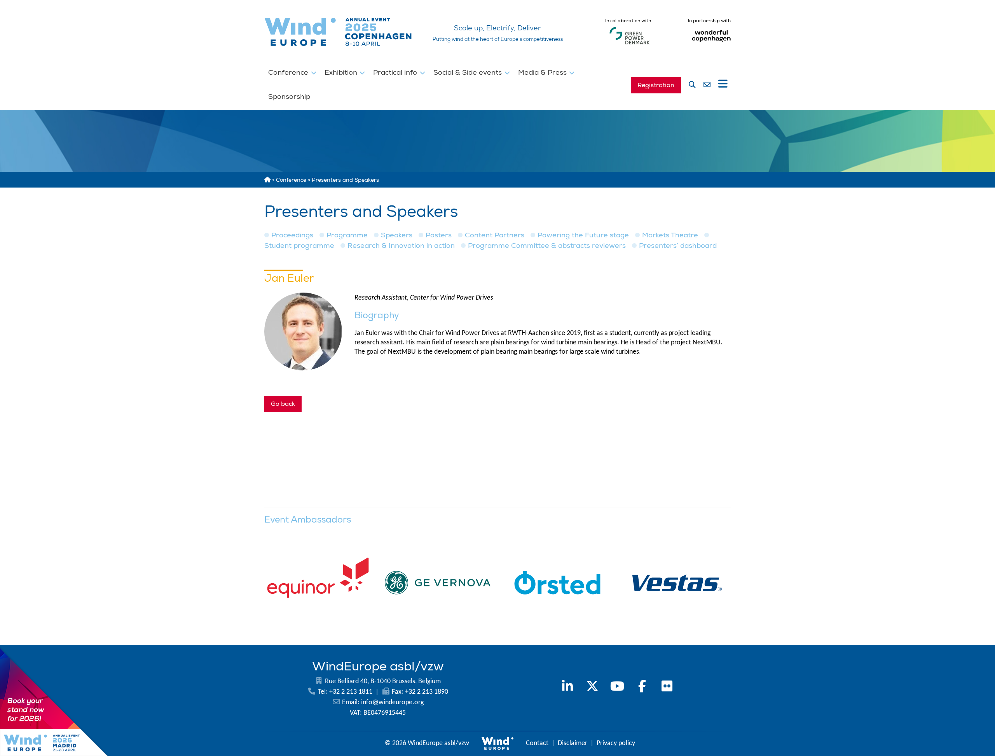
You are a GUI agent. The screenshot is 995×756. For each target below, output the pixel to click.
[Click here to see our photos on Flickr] (667, 687)
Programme (347, 235)
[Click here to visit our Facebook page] (642, 687)
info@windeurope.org (392, 702)
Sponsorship (289, 96)
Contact (537, 743)
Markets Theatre (670, 235)
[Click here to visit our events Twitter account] (592, 687)
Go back (283, 404)
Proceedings (292, 235)
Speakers (396, 235)
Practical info (396, 72)
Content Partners (494, 235)
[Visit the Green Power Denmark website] (629, 44)
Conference (289, 72)
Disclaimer (572, 743)
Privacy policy (616, 743)
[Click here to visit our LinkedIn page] (567, 687)
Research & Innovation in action (401, 245)
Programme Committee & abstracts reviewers (547, 245)
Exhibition (342, 72)
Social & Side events (468, 72)
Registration (655, 85)
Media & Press (543, 72)
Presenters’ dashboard (678, 245)
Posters (439, 235)
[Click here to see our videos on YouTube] (617, 687)
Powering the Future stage (583, 235)
